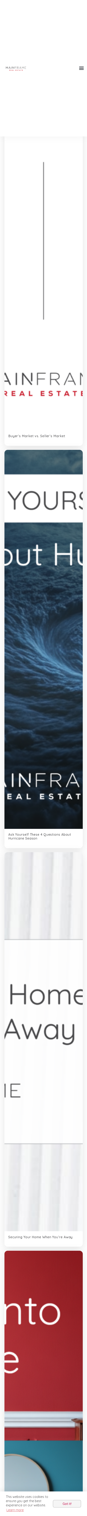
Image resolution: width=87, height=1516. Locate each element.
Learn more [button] (15, 1510)
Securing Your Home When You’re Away (40, 1237)
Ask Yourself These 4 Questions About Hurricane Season (39, 836)
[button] (81, 68)
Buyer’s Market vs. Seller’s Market (36, 436)
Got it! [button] (67, 1504)
